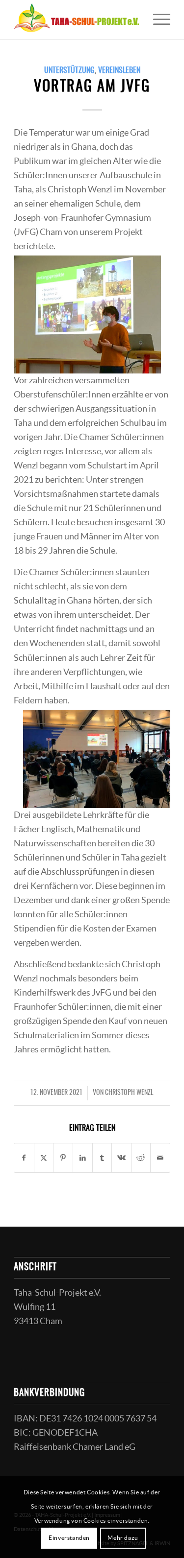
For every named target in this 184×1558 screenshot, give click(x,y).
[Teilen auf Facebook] (24, 1157)
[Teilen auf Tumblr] (102, 1157)
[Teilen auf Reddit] (141, 1157)
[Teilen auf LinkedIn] (82, 1157)
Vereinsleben (119, 70)
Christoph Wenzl (129, 1093)
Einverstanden (69, 1538)
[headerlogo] (76, 19)
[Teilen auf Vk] (121, 1157)
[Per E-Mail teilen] (160, 1157)
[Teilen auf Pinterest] (63, 1157)
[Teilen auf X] (43, 1157)
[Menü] (156, 19)
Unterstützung (69, 70)
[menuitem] (156, 19)
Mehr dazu (122, 1538)
